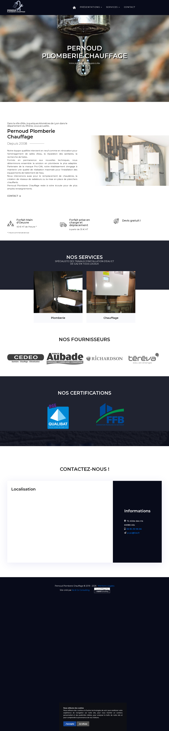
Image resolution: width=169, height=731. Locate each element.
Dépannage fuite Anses (55, 703)
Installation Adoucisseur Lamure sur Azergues (139, 719)
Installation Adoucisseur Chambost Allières (26, 722)
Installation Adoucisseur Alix (19, 719)
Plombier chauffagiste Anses (125, 691)
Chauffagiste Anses (69, 684)
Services (112, 7)
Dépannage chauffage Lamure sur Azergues (71, 700)
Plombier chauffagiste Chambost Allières (47, 694)
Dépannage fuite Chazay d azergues (23, 703)
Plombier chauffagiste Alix (51, 691)
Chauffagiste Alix (13, 684)
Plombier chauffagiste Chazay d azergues (88, 691)
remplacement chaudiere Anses (43, 713)
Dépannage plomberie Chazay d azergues (118, 694)
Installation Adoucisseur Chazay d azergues (58, 719)
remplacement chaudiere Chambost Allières (134, 713)
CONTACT (13, 196)
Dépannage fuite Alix (152, 700)
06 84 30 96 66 (134, 529)
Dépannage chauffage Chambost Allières (118, 700)
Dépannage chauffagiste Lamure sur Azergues (126, 688)
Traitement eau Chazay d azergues (23, 707)
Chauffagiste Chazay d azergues (41, 684)
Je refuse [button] (83, 724)
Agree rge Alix (145, 707)
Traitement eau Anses (52, 707)
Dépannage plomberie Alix (82, 694)
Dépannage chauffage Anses (31, 700)
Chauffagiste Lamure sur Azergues (98, 684)
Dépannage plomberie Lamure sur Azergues (35, 697)
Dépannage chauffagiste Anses (85, 688)
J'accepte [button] (69, 724)
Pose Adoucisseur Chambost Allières (145, 716)
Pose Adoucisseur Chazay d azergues (41, 716)
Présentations (90, 7)
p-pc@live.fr (133, 533)
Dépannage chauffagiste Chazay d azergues (45, 688)
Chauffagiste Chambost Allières (134, 684)
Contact (129, 7)
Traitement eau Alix (154, 703)
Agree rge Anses (33, 710)
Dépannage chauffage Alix (116, 697)
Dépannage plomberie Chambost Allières (80, 697)
